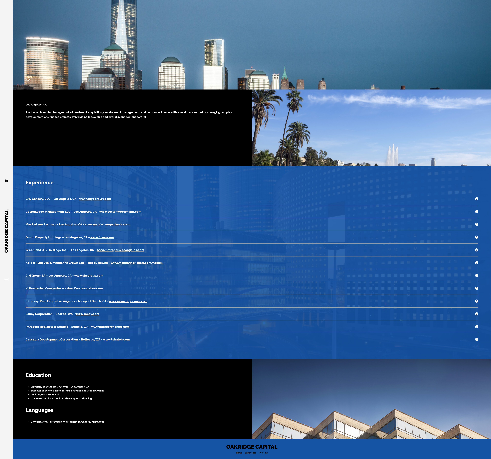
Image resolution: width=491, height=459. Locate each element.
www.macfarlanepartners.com (107, 224)
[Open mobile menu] (6, 280)
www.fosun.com (102, 237)
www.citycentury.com (95, 198)
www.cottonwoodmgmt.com (120, 211)
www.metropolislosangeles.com (120, 250)
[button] (252, 199)
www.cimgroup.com (88, 275)
